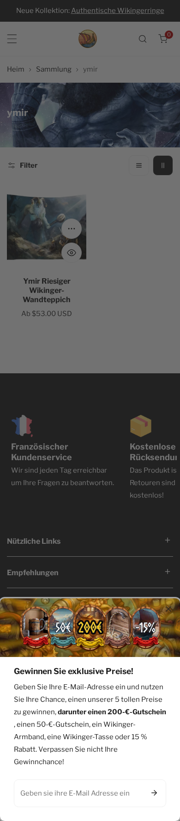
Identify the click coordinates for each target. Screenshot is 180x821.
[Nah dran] (168, 609)
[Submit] (154, 792)
